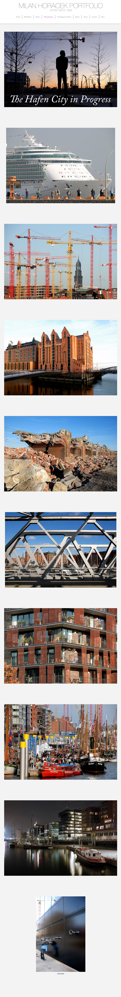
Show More (60, 973)
